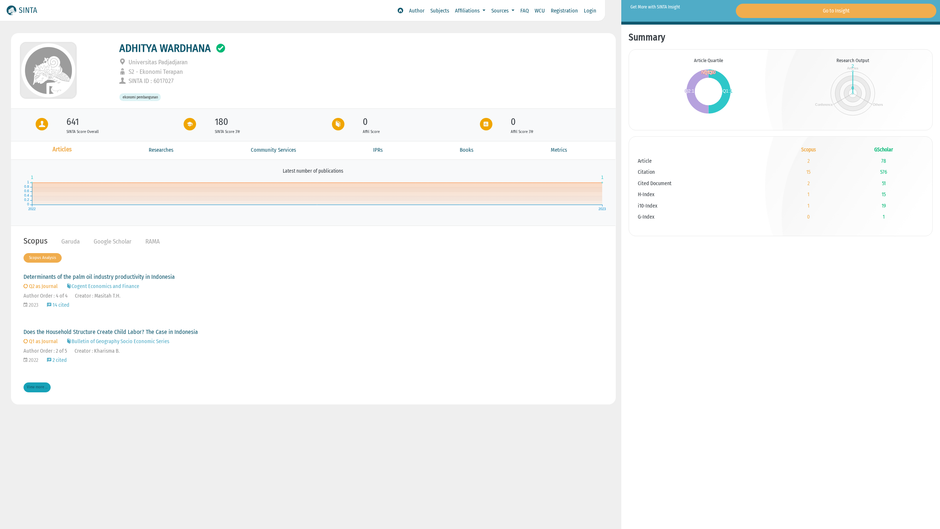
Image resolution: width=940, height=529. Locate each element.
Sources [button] (500, 10)
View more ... (37, 387)
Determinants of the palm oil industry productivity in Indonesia (99, 276)
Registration (564, 10)
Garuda (70, 241)
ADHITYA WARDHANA (165, 48)
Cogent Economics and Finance (105, 286)
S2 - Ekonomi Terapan (155, 72)
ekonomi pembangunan (140, 97)
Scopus (35, 241)
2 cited (59, 360)
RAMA (152, 241)
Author (416, 10)
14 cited (60, 305)
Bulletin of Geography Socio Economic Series (120, 341)
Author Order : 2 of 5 (45, 351)
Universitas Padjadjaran (157, 62)
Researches (161, 150)
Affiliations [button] (468, 10)
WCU (540, 10)
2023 (33, 305)
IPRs (378, 150)
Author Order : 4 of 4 (46, 296)
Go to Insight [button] (836, 11)
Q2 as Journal (43, 286)
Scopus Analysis (42, 257)
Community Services (273, 150)
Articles (62, 149)
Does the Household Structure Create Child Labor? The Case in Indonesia (111, 331)
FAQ (524, 10)
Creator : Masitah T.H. (97, 296)
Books (466, 150)
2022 (33, 360)
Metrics (559, 150)
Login (590, 10)
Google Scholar (112, 241)
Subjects (439, 10)
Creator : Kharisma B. (97, 351)
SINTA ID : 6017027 (150, 81)
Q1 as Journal (43, 341)
